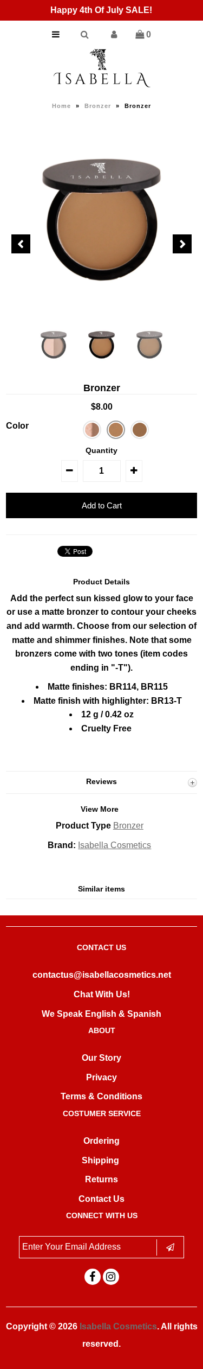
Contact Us (101, 1199)
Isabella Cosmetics (114, 845)
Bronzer (97, 106)
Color (17, 425)
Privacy (101, 1077)
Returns (101, 1179)
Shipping (100, 1160)
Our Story (101, 1057)
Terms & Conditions (101, 1096)
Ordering (101, 1140)
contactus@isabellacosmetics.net (101, 974)
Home (61, 106)
